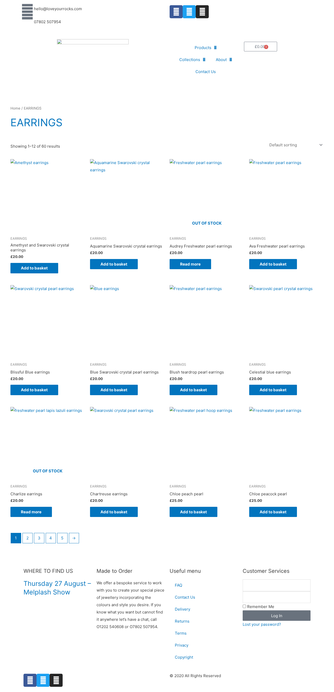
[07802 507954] (27, 24)
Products (203, 47)
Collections (189, 59)
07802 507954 (47, 21)
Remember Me (260, 606)
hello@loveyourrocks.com (58, 8)
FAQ (178, 585)
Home (15, 108)
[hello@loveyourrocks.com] (27, 11)
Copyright (184, 657)
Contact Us (205, 71)
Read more (190, 264)
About (221, 59)
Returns (182, 621)
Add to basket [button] (34, 268)
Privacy (181, 645)
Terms (181, 633)
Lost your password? (262, 624)
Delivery (182, 609)
